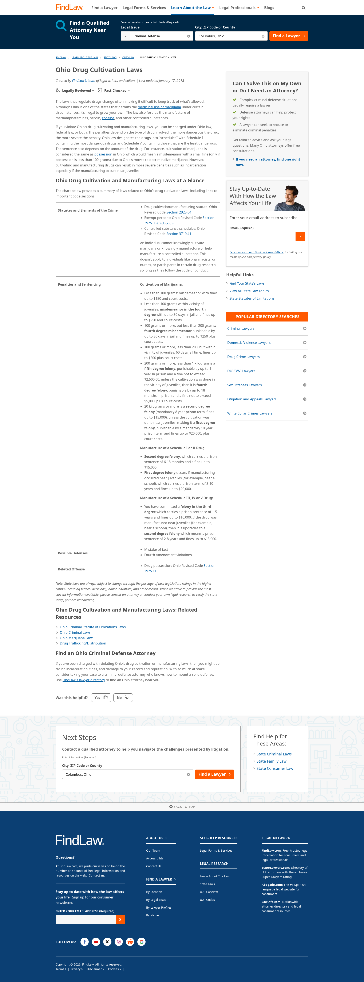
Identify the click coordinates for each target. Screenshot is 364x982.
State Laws (110, 57)
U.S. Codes (207, 900)
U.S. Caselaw (209, 892)
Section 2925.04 (178, 212)
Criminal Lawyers (240, 328)
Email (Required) (242, 228)
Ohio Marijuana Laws (77, 638)
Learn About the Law (215, 876)
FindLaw (61, 57)
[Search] (303, 7)
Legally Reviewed (76, 90)
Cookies (113, 969)
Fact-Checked (115, 90)
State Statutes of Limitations (251, 298)
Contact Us (153, 866)
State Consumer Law (275, 768)
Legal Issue (130, 27)
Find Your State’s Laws (247, 283)
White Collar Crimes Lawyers (250, 413)
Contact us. (97, 875)
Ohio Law (128, 57)
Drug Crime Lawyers (243, 356)
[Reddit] (130, 942)
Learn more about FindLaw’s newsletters (256, 252)
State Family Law (271, 761)
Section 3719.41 (178, 233)
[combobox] (157, 36)
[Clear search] (188, 36)
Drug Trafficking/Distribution (83, 643)
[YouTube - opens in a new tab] (96, 942)
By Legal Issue (156, 900)
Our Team (153, 850)
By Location (154, 892)
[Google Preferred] (141, 942)
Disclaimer (94, 969)
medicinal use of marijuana (159, 107)
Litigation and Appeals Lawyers (252, 399)
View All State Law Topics (249, 291)
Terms (60, 969)
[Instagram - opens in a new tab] (119, 942)
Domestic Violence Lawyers (249, 342)
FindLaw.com (271, 850)
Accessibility (154, 858)
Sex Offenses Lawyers (244, 385)
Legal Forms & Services (216, 850)
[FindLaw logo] (71, 7)
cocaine (108, 118)
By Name (152, 915)
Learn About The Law (85, 57)
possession (103, 154)
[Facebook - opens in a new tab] (84, 942)
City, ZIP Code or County (215, 27)
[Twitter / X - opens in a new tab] (107, 942)
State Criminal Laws (274, 753)
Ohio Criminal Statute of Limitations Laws (93, 627)
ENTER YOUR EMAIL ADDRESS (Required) (85, 911)
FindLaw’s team (83, 80)
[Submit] (300, 236)
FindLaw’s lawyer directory (84, 680)
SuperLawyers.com (275, 868)
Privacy (75, 969)
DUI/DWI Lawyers (241, 371)
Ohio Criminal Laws (75, 632)
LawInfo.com (271, 902)
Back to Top (184, 807)
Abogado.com (272, 885)
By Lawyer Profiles (158, 907)
